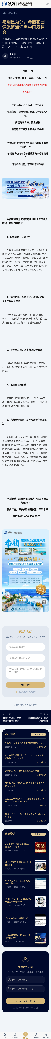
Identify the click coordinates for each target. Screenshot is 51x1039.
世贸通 (13, 54)
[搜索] (42, 3)
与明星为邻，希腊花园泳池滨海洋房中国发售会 (23, 27)
